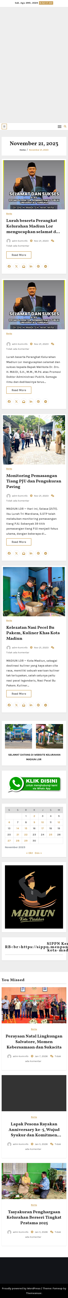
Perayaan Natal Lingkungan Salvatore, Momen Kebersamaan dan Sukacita (34, 1041)
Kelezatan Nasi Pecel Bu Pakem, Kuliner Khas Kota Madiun (33, 633)
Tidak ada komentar (17, 245)
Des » (38, 852)
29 (26, 840)
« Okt (29, 852)
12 (59, 822)
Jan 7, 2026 (41, 1056)
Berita (9, 214)
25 (50, 834)
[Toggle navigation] (59, 126)
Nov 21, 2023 (41, 240)
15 (26, 828)
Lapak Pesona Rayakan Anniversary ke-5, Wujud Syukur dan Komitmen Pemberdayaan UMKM (34, 1132)
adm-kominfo (19, 240)
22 (26, 834)
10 (42, 822)
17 (42, 828)
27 (9, 840)
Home (23, 150)
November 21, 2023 (39, 150)
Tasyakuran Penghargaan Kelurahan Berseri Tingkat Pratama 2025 (34, 1217)
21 (18, 834)
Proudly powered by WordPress (21, 1288)
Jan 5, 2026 (41, 1144)
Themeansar (33, 1293)
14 (18, 828)
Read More (19, 255)
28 (17, 840)
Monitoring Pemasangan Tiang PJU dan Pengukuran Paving (33, 481)
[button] (4, 126)
